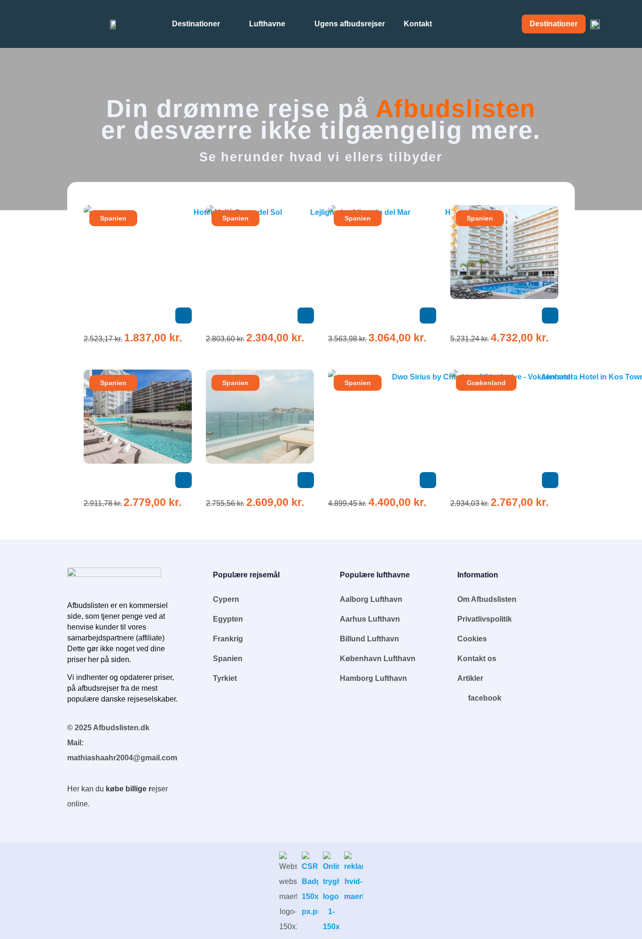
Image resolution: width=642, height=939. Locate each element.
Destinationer (196, 24)
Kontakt (418, 24)
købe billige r (128, 789)
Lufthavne (267, 24)
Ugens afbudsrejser (349, 24)
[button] (183, 316)
